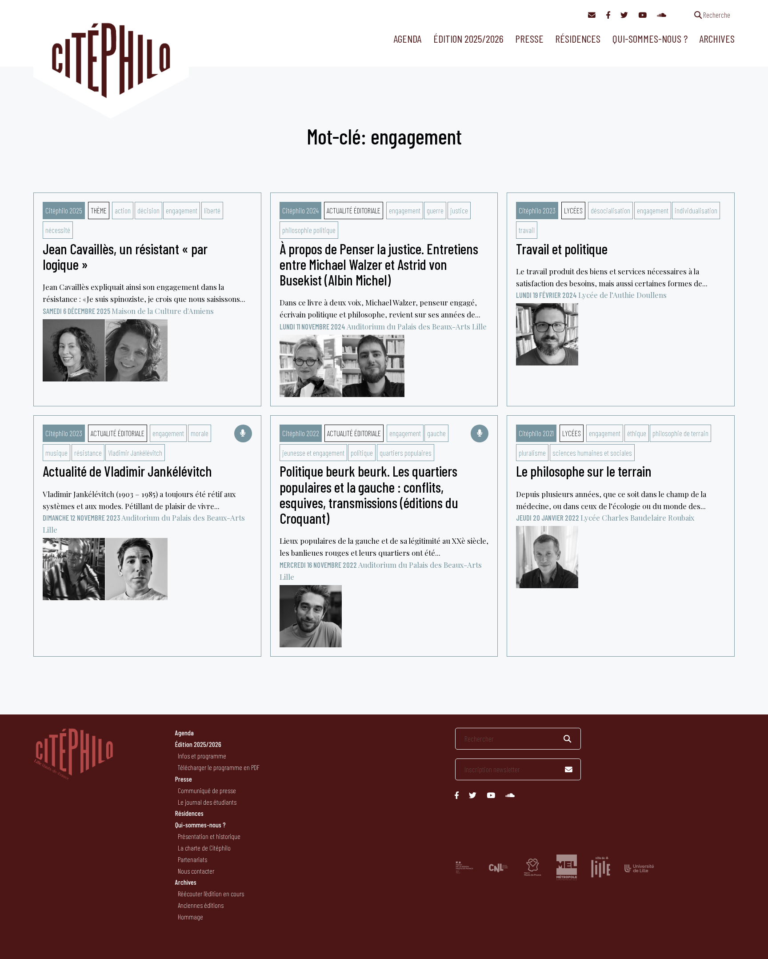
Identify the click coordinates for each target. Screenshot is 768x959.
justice (459, 210)
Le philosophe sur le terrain (584, 470)
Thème (99, 210)
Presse (529, 38)
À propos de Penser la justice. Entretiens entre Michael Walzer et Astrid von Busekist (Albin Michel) (379, 264)
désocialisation (610, 210)
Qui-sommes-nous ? (650, 38)
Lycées (573, 210)
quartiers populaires (406, 452)
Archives (717, 38)
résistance (88, 452)
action (123, 210)
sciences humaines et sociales (592, 452)
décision (148, 210)
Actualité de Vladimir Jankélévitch (127, 470)
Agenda (407, 38)
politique (362, 452)
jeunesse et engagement (313, 452)
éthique (636, 433)
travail (527, 229)
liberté (212, 210)
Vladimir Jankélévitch (135, 452)
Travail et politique (562, 248)
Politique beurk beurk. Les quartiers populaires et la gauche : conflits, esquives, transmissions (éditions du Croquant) (369, 494)
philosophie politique (309, 229)
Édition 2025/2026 (468, 38)
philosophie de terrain (680, 433)
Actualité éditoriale (353, 210)
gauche (436, 433)
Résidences (577, 38)
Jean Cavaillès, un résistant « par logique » (125, 256)
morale (199, 433)
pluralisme (532, 452)
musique (56, 452)
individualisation (696, 210)
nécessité (57, 229)
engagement (181, 210)
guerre (435, 210)
